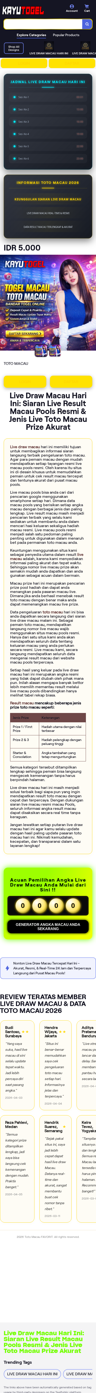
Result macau (22, 703)
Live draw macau (25, 447)
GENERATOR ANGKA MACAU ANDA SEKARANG (48, 926)
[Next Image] (92, 303)
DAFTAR (72, 63)
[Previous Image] (4, 303)
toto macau (53, 612)
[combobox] (43, 24)
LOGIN (24, 63)
